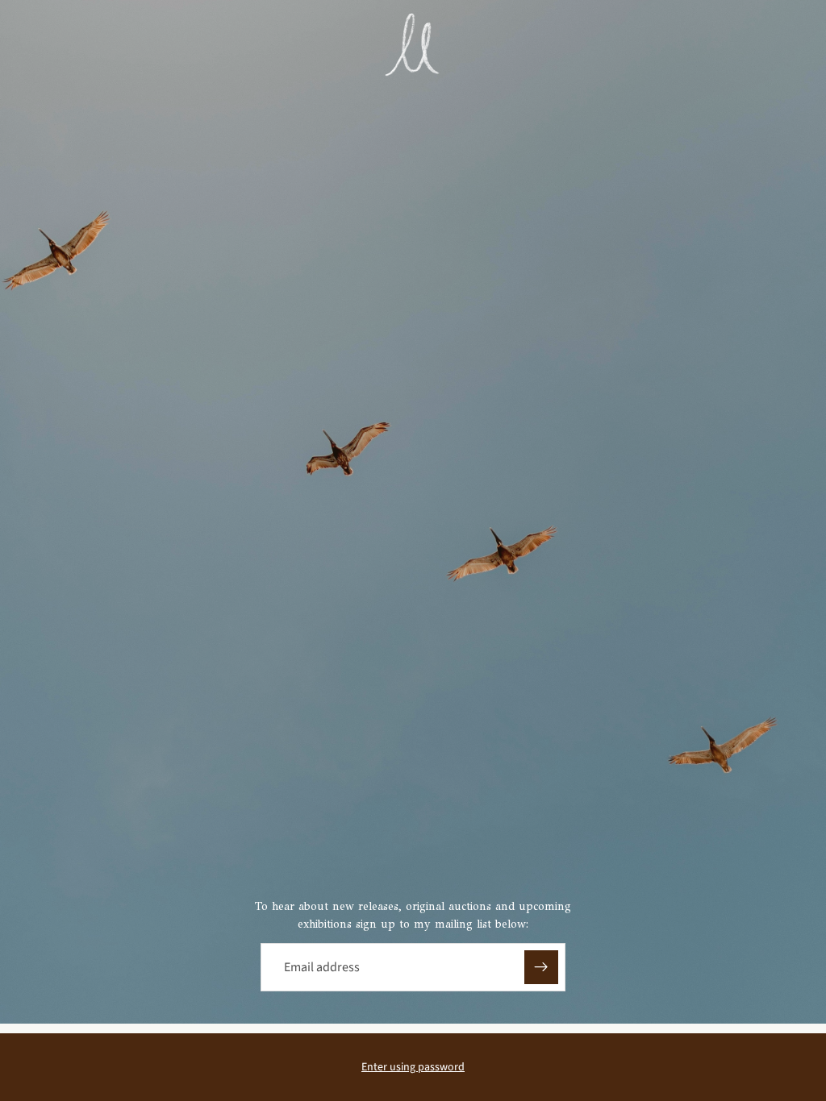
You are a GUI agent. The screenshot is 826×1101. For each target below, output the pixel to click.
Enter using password (413, 1067)
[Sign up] (541, 967)
